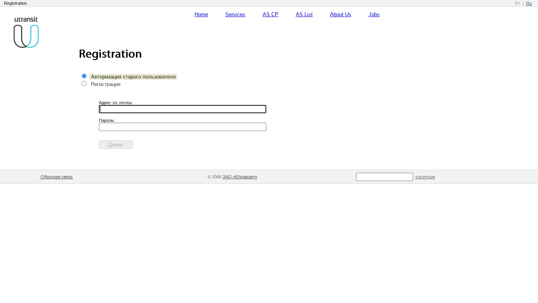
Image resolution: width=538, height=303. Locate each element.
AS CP (270, 14)
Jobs (374, 14)
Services (235, 14)
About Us (340, 14)
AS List (304, 14)
